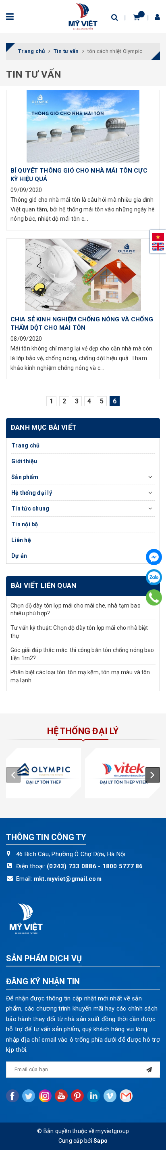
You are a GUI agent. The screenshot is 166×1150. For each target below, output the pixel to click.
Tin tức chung (30, 508)
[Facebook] (154, 557)
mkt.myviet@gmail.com (68, 878)
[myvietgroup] (83, 16)
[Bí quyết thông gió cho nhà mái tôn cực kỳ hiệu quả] (83, 126)
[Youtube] (61, 1095)
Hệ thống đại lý (31, 493)
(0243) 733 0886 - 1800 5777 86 (95, 866)
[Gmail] (126, 1095)
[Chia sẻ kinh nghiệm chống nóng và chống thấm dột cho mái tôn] (83, 274)
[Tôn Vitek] (122, 773)
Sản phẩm (24, 477)
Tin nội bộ (24, 524)
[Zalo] (154, 577)
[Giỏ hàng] (136, 17)
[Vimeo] (110, 1095)
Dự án (19, 556)
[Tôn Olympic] (43, 773)
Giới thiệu (24, 461)
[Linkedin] (93, 1095)
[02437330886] (154, 597)
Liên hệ (21, 540)
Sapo (100, 1140)
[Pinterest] (77, 1095)
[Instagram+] (45, 1095)
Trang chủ (25, 445)
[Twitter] (28, 1095)
